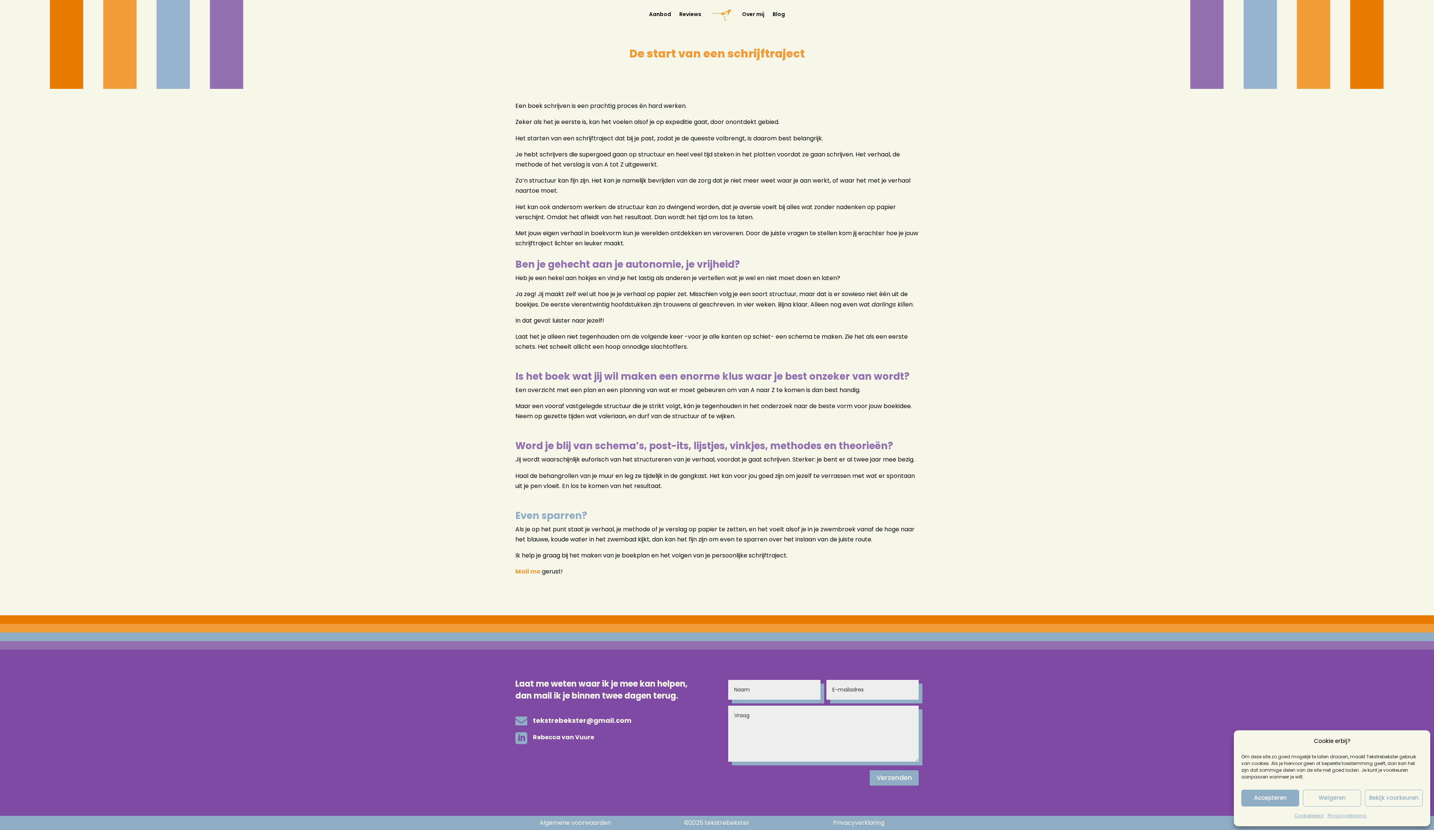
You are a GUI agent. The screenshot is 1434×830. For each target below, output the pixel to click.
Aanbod (660, 14)
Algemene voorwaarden (575, 822)
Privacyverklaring (1347, 815)
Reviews (690, 14)
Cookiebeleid (1309, 815)
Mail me (527, 571)
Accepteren (1270, 798)
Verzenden (894, 777)
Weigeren (1332, 798)
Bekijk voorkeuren (1394, 798)
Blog (779, 14)
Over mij (753, 14)
